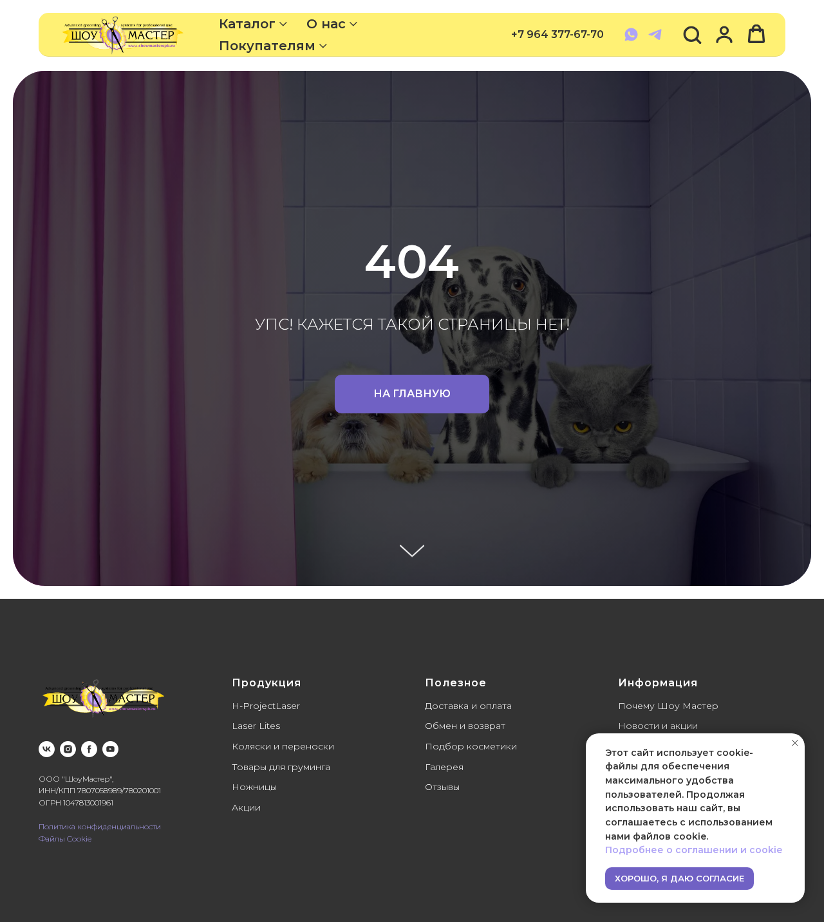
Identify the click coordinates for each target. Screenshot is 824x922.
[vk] (47, 749)
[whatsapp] (631, 34)
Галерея (444, 767)
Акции (246, 807)
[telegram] (655, 34)
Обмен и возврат (465, 725)
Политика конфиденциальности (100, 826)
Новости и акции (658, 725)
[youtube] (110, 749)
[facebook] (89, 749)
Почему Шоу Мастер (668, 705)
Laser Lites (256, 725)
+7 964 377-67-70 (557, 34)
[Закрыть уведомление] (795, 743)
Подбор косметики (471, 746)
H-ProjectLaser (266, 705)
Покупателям (267, 45)
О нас (326, 24)
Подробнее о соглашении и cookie (693, 850)
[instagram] (68, 749)
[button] (692, 34)
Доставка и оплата (468, 705)
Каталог (247, 24)
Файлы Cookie (65, 838)
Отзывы (442, 787)
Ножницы (254, 787)
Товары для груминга (281, 767)
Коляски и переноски (283, 746)
